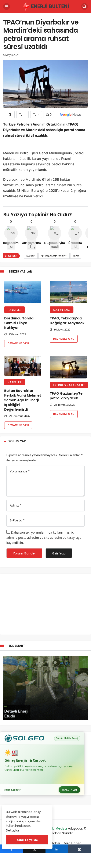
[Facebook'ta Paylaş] (11, 848)
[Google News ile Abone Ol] (70, 114)
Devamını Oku (18, 343)
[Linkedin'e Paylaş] (57, 848)
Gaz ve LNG (61, 310)
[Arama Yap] (84, 6)
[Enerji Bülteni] (45, 6)
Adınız (15, 505)
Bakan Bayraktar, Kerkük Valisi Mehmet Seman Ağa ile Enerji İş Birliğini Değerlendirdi (22, 400)
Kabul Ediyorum (27, 840)
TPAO (76, 255)
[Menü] (6, 6)
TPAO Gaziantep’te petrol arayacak (66, 396)
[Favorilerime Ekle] (10, 114)
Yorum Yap (17, 441)
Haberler (14, 310)
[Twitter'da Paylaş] (34, 848)
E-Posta (17, 520)
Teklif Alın (69, 789)
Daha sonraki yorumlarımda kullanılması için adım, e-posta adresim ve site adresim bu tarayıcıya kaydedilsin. (43, 537)
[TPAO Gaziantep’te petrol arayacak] (68, 367)
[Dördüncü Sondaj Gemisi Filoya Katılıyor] (22, 292)
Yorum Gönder (24, 553)
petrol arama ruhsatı (54, 255)
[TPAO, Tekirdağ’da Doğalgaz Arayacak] (68, 292)
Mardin (30, 255)
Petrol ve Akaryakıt (69, 385)
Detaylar (12, 830)
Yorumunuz (20, 471)
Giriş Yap (59, 553)
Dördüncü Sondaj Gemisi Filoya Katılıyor (19, 323)
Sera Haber (72, 843)
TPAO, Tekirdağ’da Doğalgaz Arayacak (67, 320)
